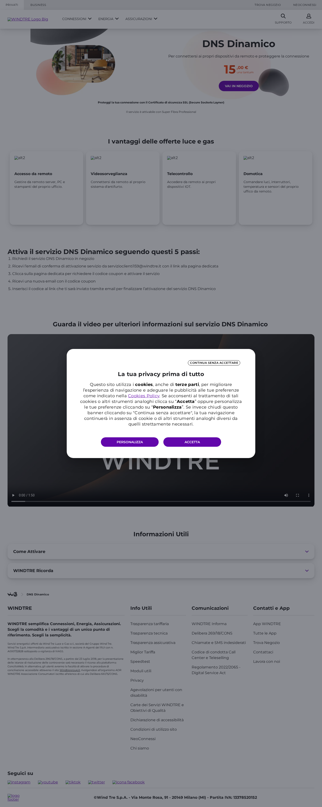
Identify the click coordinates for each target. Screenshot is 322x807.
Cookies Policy (143, 395)
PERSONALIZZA (130, 442)
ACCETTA (192, 442)
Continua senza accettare (214, 363)
